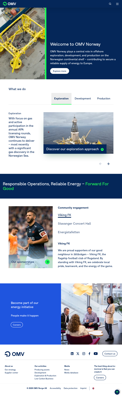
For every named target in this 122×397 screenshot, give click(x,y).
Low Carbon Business (44, 378)
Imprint (83, 388)
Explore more (59, 71)
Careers (17, 324)
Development (40, 372)
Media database (71, 372)
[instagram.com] (83, 353)
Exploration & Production (45, 375)
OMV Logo (7, 3)
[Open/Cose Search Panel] (110, 4)
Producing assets (42, 369)
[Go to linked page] (47, 261)
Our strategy (10, 369)
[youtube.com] (96, 353)
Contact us (109, 353)
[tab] (64, 215)
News (66, 369)
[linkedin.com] (72, 353)
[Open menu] (117, 3)
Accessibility (55, 388)
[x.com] (77, 353)
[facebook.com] (89, 353)
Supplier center (11, 372)
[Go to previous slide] (100, 163)
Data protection (70, 388)
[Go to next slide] (108, 163)
